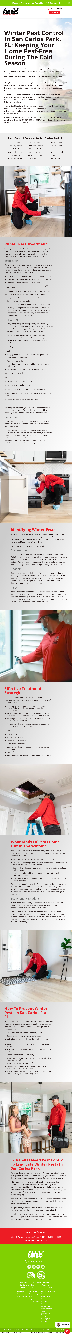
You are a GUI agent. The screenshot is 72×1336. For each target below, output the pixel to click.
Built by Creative (61, 1329)
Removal (20, 1294)
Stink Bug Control (56, 149)
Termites (46, 1282)
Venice (43, 1311)
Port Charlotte (46, 1309)
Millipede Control (36, 146)
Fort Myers (45, 1294)
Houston (44, 1321)
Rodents (20, 1291)
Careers (23, 1287)
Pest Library (33, 1294)
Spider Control (56, 146)
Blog (30, 1296)
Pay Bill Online (34, 1301)
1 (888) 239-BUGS (55, 8)
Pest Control (35, 1282)
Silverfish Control (56, 142)
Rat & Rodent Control (36, 155)
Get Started (54, 12)
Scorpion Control (36, 158)
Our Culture (24, 1285)
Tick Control (56, 155)
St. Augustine (46, 1319)
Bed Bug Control (15, 146)
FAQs (31, 1299)
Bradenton (45, 1304)
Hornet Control (36, 142)
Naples (44, 1301)
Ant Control (15, 142)
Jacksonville (45, 1314)
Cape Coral (45, 1296)
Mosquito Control (36, 149)
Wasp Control (56, 158)
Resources (33, 1291)
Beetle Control (15, 149)
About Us (23, 1282)
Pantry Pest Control (36, 152)
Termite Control (57, 152)
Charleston (45, 1306)
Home (32, 1285)
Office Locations (48, 1291)
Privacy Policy (46, 1329)
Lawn (32, 1287)
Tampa (43, 1316)
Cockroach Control (15, 152)
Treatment (46, 1285)
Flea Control (15, 155)
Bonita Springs (46, 1299)
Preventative (47, 1287)
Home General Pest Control (15, 159)
